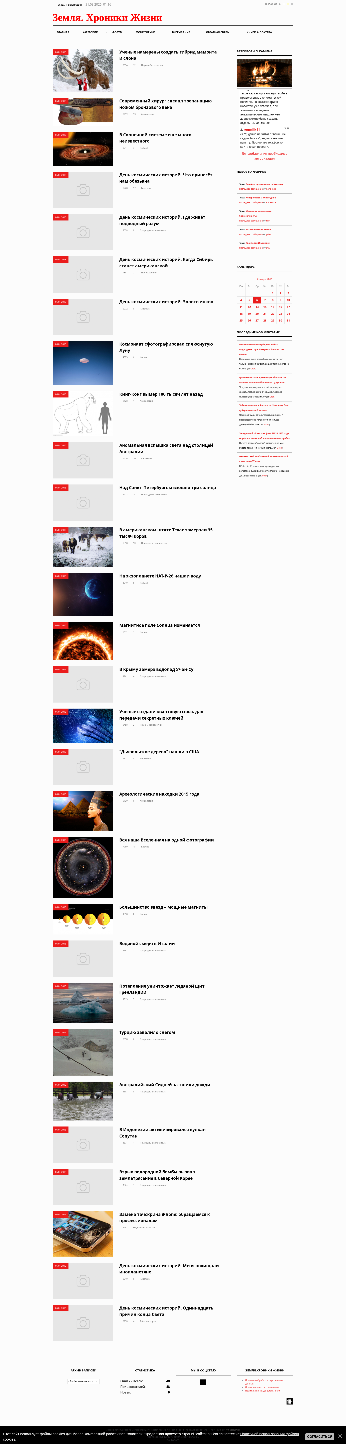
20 (257, 313)
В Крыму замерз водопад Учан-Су (156, 669)
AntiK (264, 475)
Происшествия (149, 272)
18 (241, 313)
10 (134, 458)
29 (272, 320)
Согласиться (319, 1436)
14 (134, 494)
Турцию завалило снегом (147, 1032)
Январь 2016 (264, 279)
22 (272, 313)
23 (280, 313)
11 (241, 307)
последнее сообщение (251, 188)
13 (134, 113)
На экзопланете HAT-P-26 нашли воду (160, 576)
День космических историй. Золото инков (166, 301)
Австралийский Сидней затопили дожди (164, 1084)
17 (134, 187)
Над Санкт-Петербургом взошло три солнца (167, 487)
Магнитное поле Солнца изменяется (159, 625)
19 (249, 313)
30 (280, 320)
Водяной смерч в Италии (147, 943)
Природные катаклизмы (153, 230)
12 (134, 65)
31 (288, 320)
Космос (144, 147)
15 (134, 846)
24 (288, 313)
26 (249, 320)
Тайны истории (148, 1321)
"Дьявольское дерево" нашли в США (159, 751)
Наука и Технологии (152, 65)
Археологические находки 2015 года (159, 794)
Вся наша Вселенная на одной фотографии (166, 840)
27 (134, 272)
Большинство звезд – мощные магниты (163, 907)
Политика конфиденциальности (262, 1390)
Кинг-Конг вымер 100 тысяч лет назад (161, 394)
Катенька (271, 188)
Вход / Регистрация (69, 4)
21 (265, 313)
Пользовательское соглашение (262, 1387)
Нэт (268, 220)
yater (268, 234)
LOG (268, 247)
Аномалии (146, 458)
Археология (147, 113)
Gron (252, 368)
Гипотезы (146, 187)
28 (265, 320)
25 (241, 320)
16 (280, 307)
